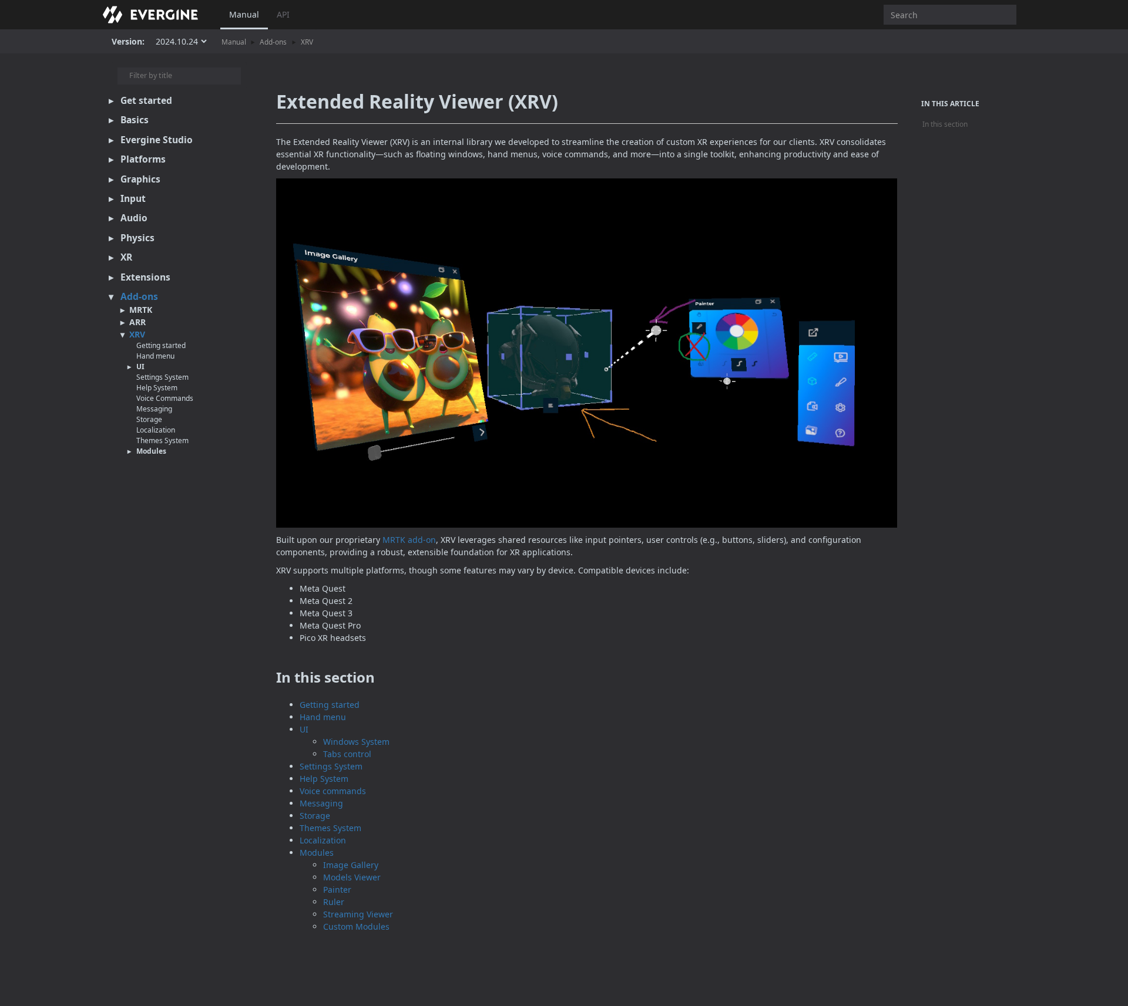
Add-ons (273, 41)
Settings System (162, 377)
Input (133, 198)
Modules (151, 451)
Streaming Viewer (358, 914)
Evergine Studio (156, 139)
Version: (128, 41)
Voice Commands (164, 398)
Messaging (154, 409)
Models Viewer (352, 877)
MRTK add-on (409, 539)
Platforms (143, 159)
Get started (146, 100)
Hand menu (155, 356)
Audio (133, 217)
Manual (244, 14)
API (283, 14)
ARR (137, 322)
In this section (945, 124)
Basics (134, 119)
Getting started (161, 345)
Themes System (162, 440)
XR (126, 257)
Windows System (356, 741)
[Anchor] (266, 677)
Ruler (333, 901)
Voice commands (333, 790)
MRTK (140, 309)
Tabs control (347, 753)
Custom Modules (356, 926)
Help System (156, 388)
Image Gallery (350, 864)
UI (140, 367)
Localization (155, 430)
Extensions (145, 277)
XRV (307, 41)
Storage (149, 419)
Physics (137, 237)
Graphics (140, 179)
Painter (337, 889)
